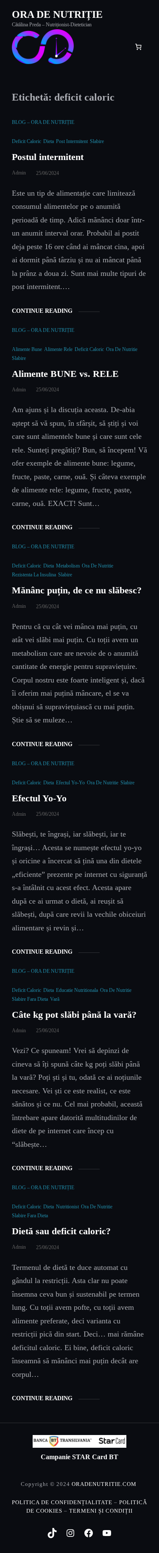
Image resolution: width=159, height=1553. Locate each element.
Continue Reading (42, 311)
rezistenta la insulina (34, 575)
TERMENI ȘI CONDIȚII (101, 1511)
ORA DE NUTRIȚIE (57, 14)
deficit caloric (26, 141)
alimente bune (27, 349)
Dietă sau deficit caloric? (62, 1231)
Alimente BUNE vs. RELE (66, 373)
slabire (97, 141)
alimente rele (58, 349)
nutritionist (67, 1207)
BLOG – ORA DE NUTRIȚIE (43, 122)
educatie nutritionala (77, 990)
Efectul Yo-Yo (39, 798)
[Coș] (138, 47)
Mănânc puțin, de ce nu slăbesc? (77, 590)
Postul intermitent (49, 157)
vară (54, 999)
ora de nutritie (121, 349)
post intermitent (72, 141)
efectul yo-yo (70, 783)
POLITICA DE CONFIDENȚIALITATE (62, 1502)
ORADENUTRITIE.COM (104, 1484)
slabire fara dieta (30, 999)
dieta (48, 141)
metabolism (68, 566)
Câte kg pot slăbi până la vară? (75, 1014)
